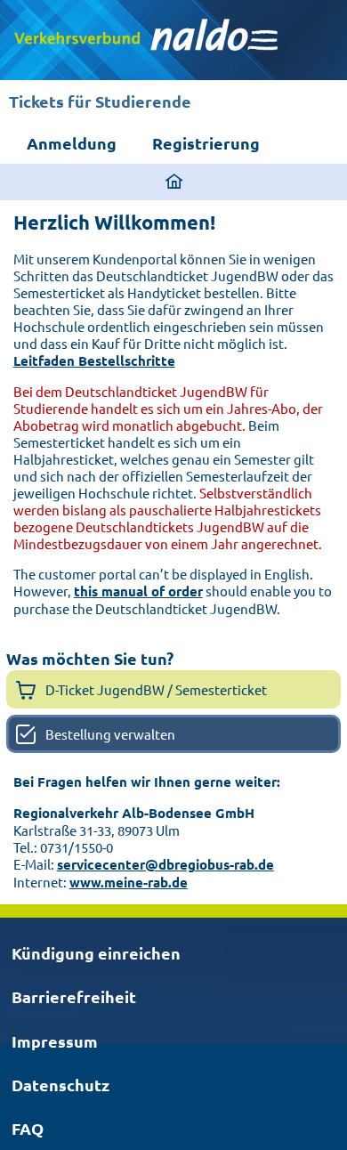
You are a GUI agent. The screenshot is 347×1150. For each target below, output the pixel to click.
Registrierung (206, 143)
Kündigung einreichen (96, 953)
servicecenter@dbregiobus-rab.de (165, 864)
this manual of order (138, 591)
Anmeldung (72, 143)
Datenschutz (60, 1084)
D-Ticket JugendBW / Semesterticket (156, 689)
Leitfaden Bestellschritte (94, 360)
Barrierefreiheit (74, 996)
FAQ (28, 1128)
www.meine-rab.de (128, 882)
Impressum (55, 1041)
